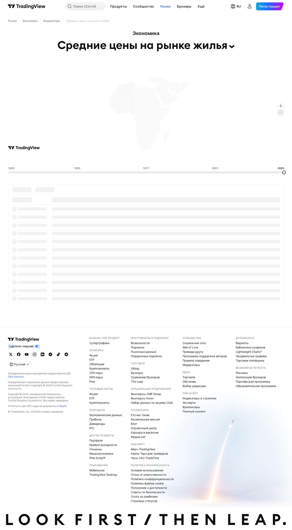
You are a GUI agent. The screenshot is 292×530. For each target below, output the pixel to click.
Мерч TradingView (143, 449)
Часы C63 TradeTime (145, 458)
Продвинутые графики (251, 356)
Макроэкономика (101, 453)
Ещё (201, 6)
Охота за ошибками (144, 496)
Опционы (95, 449)
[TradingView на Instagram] (34, 354)
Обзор (135, 368)
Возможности (140, 343)
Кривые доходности (103, 444)
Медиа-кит (138, 437)
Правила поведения (196, 360)
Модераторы (191, 365)
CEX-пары (96, 372)
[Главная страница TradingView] (26, 6)
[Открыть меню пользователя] (250, 6)
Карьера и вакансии (145, 432)
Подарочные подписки (146, 356)
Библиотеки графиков (250, 347)
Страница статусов (144, 501)
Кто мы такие (140, 415)
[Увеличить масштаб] (280, 106)
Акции (93, 355)
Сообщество (143, 6)
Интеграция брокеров (251, 377)
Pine (92, 381)
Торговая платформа (250, 360)
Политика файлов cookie (147, 483)
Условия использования (147, 470)
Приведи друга (193, 351)
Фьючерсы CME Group (146, 394)
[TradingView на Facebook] (18, 354)
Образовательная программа (256, 386)
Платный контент (194, 411)
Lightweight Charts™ (249, 351)
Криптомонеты (99, 368)
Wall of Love (190, 347)
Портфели (96, 440)
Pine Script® (97, 458)
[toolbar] (146, 158)
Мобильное (96, 470)
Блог (134, 423)
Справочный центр (144, 428)
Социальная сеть (194, 343)
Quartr (63, 406)
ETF (91, 359)
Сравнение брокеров (145, 377)
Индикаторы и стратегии (199, 398)
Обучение (189, 381)
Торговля (189, 377)
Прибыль (95, 419)
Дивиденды (97, 423)
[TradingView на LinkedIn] (42, 354)
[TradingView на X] (11, 354)
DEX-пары (96, 377)
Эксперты (189, 402)
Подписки (137, 347)
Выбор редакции (194, 386)
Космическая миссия (145, 419)
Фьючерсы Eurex (142, 398)
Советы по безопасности (148, 492)
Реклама (242, 372)
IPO (91, 428)
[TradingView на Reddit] (66, 354)
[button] (129, 6)
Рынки (165, 6)
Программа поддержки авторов (205, 356)
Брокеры (184, 6)
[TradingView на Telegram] (50, 354)
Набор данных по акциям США (152, 402)
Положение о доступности (149, 487)
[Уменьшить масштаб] (280, 112)
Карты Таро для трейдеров (149, 453)
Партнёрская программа (253, 381)
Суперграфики (99, 343)
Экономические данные (105, 415)
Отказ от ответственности (148, 474)
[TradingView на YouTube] (26, 354)
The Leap (137, 381)
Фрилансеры (191, 407)
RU (239, 6)
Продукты (118, 6)
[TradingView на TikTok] (58, 354)
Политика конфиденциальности (152, 479)
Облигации (96, 364)
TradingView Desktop (103, 474)
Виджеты (242, 343)
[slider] (284, 172)
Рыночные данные (143, 351)
